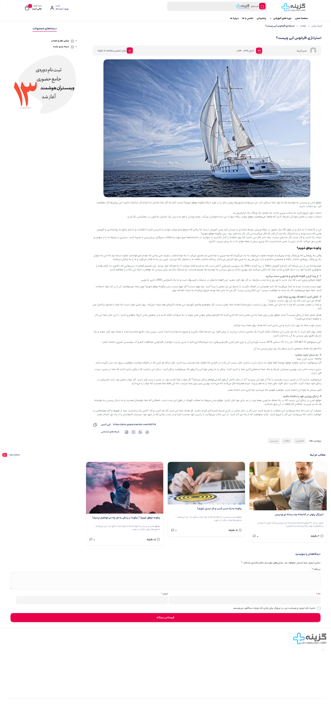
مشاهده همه (14, 455)
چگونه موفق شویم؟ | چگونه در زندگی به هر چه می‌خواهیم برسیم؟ (126, 517)
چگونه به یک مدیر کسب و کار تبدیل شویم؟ (219, 508)
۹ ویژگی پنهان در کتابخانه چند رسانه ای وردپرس (299, 514)
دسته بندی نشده (61, 46)
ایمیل (164, 593)
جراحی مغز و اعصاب (60, 40)
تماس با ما (247, 18)
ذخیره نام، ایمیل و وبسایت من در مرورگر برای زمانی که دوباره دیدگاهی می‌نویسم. (274, 608)
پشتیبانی (261, 18)
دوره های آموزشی (282, 18)
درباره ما (234, 18)
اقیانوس (299, 441)
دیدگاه (316, 569)
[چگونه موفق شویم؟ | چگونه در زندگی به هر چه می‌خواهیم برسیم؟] (124, 488)
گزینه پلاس (316, 25)
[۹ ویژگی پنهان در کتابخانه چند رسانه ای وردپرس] (288, 486)
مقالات (303, 25)
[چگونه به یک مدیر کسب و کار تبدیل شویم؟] (206, 483)
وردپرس (274, 441)
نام (318, 593)
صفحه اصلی (301, 18)
